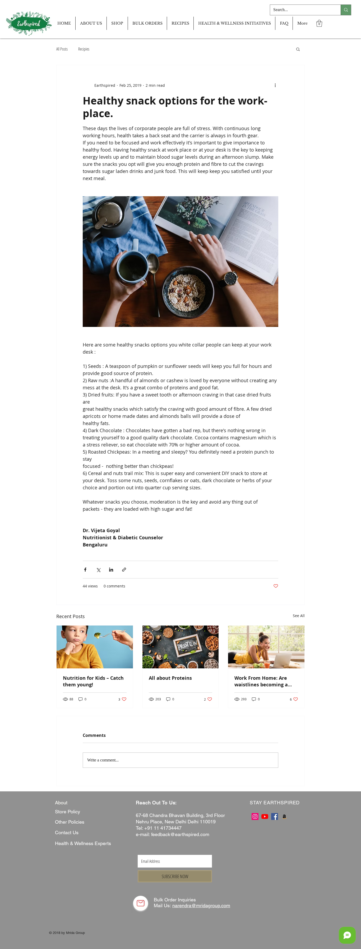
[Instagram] (255, 816)
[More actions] (275, 85)
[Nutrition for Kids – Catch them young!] (95, 647)
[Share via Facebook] (85, 569)
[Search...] (346, 10)
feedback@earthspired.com (180, 834)
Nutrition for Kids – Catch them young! (93, 681)
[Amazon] (284, 816)
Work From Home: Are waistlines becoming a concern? (261, 681)
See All (299, 615)
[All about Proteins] (180, 647)
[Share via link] (124, 569)
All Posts (62, 49)
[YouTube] (264, 816)
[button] (319, 23)
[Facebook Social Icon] (274, 816)
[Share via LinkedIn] (111, 569)
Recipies (83, 49)
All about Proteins (170, 678)
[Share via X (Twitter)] (98, 569)
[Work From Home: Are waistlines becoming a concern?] (266, 647)
